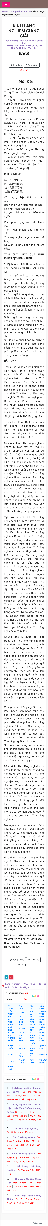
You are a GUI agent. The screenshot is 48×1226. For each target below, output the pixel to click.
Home (5, 11)
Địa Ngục (25, 987)
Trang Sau (32, 65)
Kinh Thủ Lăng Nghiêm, (25, 1128)
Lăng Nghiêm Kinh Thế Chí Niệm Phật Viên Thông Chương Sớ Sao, (24, 1108)
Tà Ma (11, 1055)
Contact (38, 1223)
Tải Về (25, 70)
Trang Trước (18, 959)
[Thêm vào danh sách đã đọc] (6, 977)
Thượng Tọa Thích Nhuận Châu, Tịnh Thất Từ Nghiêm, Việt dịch (24, 47)
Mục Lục (17, 65)
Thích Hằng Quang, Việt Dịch (21, 1161)
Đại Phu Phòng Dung (27, 1199)
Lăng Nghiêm (12, 984)
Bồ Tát (15, 987)
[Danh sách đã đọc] (11, 977)
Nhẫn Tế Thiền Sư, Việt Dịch (20, 1203)
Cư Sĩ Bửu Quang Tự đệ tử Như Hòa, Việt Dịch (24, 1119)
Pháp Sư (43, 1055)
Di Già (21, 1013)
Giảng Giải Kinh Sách (20, 11)
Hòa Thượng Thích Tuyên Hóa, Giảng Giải (23, 41)
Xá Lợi (11, 1061)
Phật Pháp (29, 984)
